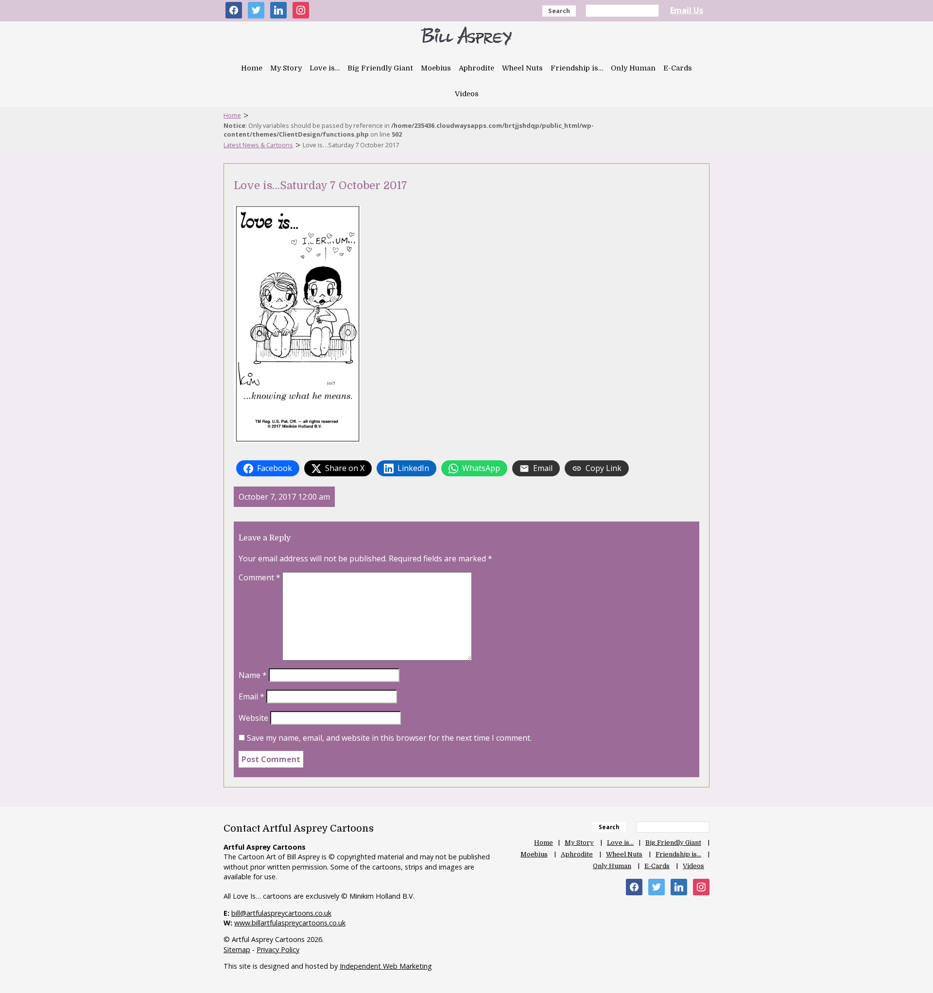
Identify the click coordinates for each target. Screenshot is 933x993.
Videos (467, 94)
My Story (286, 68)
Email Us (686, 10)
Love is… (325, 68)
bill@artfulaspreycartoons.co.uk (281, 913)
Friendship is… (577, 68)
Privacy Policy (278, 949)
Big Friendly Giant (380, 68)
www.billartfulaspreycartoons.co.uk (290, 922)
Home (251, 68)
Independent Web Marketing (386, 966)
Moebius (436, 68)
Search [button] (559, 10)
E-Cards (677, 68)
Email (251, 696)
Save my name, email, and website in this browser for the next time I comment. (389, 737)
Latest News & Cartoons (258, 144)
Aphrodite (476, 68)
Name (253, 675)
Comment (259, 577)
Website (253, 718)
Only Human (633, 68)
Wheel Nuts (522, 68)
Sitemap (237, 949)
